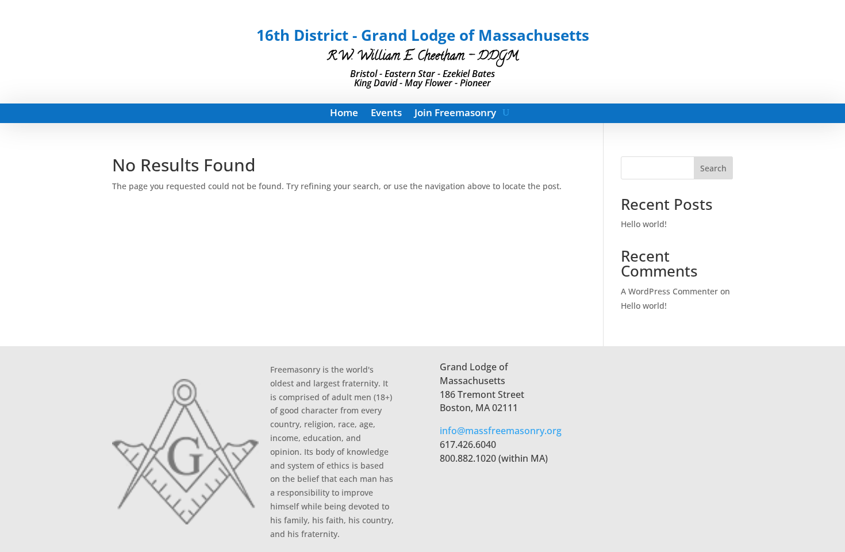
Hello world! (644, 223)
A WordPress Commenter (669, 291)
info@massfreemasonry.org (501, 430)
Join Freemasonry (455, 114)
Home (344, 114)
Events (386, 114)
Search (713, 168)
